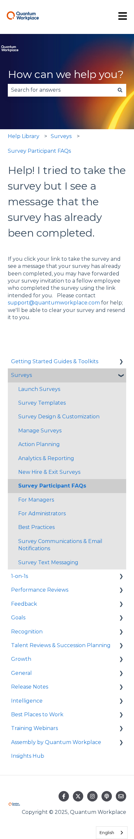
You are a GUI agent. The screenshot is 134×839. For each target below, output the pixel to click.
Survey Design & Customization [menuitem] (59, 416)
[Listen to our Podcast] (106, 796)
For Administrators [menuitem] (42, 513)
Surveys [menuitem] (21, 375)
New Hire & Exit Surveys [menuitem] (49, 472)
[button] (121, 362)
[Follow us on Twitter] (78, 796)
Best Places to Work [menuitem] (37, 714)
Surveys (61, 136)
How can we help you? (66, 74)
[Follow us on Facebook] (64, 796)
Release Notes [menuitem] (29, 687)
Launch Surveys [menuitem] (39, 389)
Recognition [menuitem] (27, 632)
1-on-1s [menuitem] (19, 576)
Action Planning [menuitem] (39, 444)
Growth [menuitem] (21, 659)
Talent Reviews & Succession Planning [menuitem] (61, 645)
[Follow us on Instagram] (92, 796)
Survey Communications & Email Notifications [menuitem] (60, 545)
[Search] (120, 90)
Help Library (23, 136)
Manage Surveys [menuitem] (39, 430)
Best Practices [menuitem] (36, 527)
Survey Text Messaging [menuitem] (48, 562)
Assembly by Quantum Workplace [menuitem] (56, 742)
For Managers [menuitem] (36, 500)
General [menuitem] (21, 673)
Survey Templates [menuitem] (42, 403)
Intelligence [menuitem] (27, 701)
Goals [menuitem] (18, 617)
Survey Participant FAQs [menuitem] (52, 486)
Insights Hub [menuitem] (27, 756)
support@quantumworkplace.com (54, 303)
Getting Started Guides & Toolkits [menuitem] (54, 361)
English (107, 832)
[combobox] (61, 90)
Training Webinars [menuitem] (34, 728)
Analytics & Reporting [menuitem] (46, 458)
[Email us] (121, 796)
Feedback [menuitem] (24, 604)
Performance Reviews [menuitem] (39, 590)
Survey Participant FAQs (39, 151)
